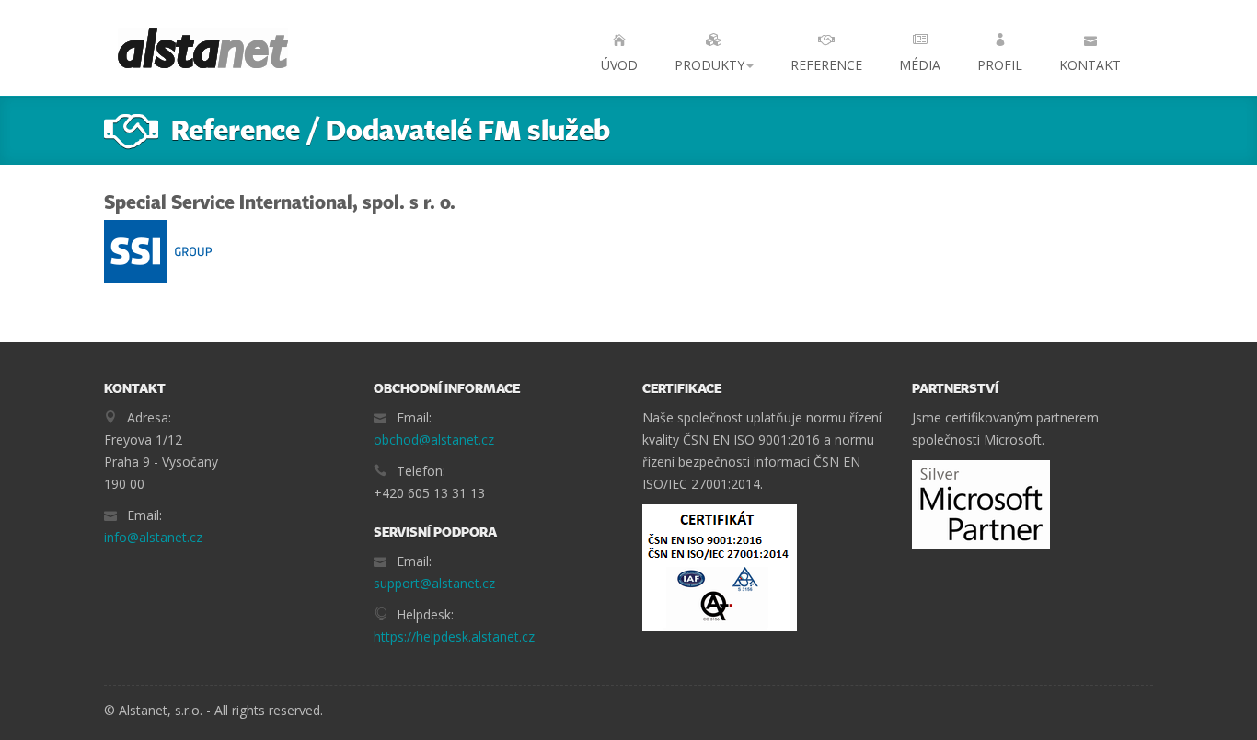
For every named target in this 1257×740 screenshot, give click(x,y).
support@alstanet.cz (434, 583)
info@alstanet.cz (153, 537)
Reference (826, 65)
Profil (999, 65)
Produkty (709, 65)
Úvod (619, 65)
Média (919, 65)
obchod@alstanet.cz (434, 439)
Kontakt (1090, 65)
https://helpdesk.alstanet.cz (454, 636)
